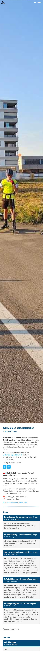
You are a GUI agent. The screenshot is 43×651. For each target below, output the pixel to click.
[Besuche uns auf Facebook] (4, 467)
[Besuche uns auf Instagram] (9, 467)
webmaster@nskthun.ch (12, 455)
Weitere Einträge (10, 629)
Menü (38, 2)
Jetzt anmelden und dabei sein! (15, 502)
